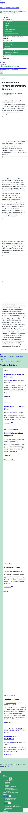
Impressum (6, 58)
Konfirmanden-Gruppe (9, 44)
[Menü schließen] (0, 772)
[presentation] (15, 510)
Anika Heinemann (11, 412)
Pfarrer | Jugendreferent (10, 29)
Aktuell (3, 78)
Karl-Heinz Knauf (11, 380)
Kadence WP (5, 766)
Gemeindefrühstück (14, 729)
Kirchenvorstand (13, 429)
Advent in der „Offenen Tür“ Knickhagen (11, 360)
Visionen (7, 27)
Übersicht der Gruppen (9, 42)
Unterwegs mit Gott (12, 567)
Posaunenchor (8, 808)
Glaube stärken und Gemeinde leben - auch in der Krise (14, 730)
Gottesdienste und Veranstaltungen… (13, 36)
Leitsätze (7, 25)
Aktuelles (5, 17)
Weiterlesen (8, 396)
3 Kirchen (7, 23)
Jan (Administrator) (9, 93)
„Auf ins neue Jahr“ (12, 699)
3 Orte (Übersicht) (8, 21)
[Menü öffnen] (1, 72)
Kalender (5, 38)
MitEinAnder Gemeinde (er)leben (11, 52)
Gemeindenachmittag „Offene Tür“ (11, 50)
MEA (10, 563)
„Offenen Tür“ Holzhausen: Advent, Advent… (12, 355)
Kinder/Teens (6, 796)
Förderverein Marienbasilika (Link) (11, 33)
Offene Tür (12, 695)
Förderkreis (7, 46)
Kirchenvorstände (8, 31)
